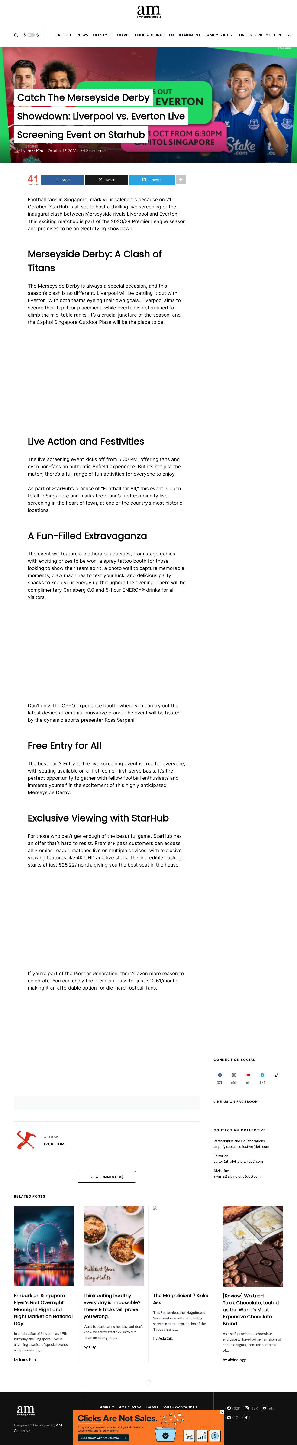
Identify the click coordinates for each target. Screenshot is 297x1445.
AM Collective (130, 1407)
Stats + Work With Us (180, 1407)
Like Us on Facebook (235, 1102)
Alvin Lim (107, 1407)
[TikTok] (276, 1078)
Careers (152, 1407)
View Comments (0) (106, 1177)
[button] (16, 35)
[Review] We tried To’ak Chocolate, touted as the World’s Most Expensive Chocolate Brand (251, 1309)
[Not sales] (148, 1427)
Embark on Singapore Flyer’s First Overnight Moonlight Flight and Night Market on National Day (43, 1309)
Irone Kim (54, 1144)
